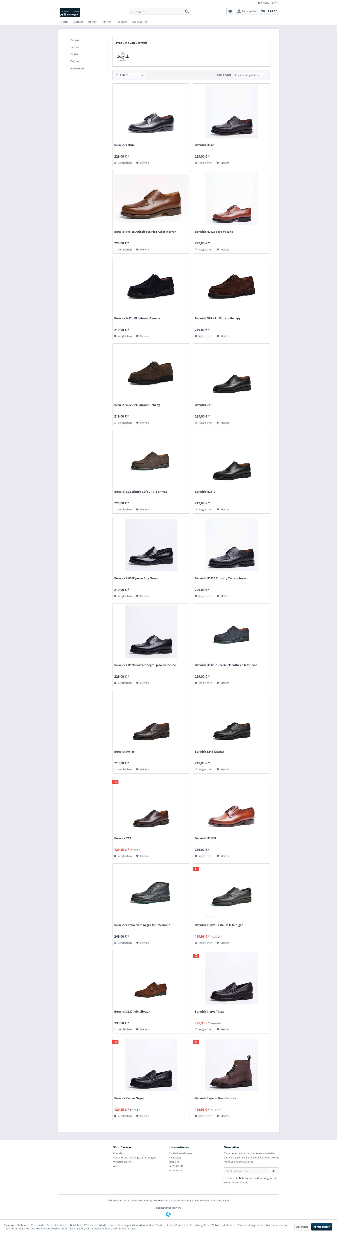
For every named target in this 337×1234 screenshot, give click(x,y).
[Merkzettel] (230, 11)
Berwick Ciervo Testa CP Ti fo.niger (219, 925)
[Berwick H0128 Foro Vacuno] (231, 198)
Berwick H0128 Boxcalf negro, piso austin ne (145, 665)
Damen (74, 40)
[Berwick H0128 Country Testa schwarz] (231, 545)
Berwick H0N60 (124, 145)
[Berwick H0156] (151, 718)
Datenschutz (175, 1166)
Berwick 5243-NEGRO (209, 752)
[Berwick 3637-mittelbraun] (151, 978)
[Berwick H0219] (231, 458)
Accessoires (77, 68)
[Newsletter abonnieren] (273, 1170)
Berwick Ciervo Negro (129, 1098)
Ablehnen (302, 1226)
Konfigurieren (321, 1226)
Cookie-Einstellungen (180, 1153)
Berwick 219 (203, 405)
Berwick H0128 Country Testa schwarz (221, 578)
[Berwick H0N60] (151, 111)
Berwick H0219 (205, 492)
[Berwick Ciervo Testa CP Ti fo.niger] (231, 891)
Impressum (175, 1170)
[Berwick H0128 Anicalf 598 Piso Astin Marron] (151, 198)
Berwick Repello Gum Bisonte (215, 1098)
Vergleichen (124, 162)
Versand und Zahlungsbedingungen (134, 1157)
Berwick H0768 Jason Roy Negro (136, 578)
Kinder (74, 54)
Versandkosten (161, 1200)
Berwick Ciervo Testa (209, 1011)
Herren (74, 47)
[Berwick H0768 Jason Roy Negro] (151, 545)
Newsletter (174, 1157)
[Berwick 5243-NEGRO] (231, 718)
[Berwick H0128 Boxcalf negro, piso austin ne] (151, 631)
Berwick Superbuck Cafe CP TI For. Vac (140, 492)
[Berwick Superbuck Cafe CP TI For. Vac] (151, 458)
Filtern (124, 75)
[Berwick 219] (231, 371)
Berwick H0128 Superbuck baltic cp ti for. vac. (226, 665)
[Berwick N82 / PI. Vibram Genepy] (151, 285)
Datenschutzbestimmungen (255, 1178)
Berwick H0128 (205, 145)
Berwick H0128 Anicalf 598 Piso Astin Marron (145, 232)
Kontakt (117, 1153)
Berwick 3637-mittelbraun (132, 1011)
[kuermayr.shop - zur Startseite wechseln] (70, 12)
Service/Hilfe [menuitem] (268, 3)
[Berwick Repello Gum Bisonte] (231, 1065)
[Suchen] (187, 11)
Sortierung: (224, 74)
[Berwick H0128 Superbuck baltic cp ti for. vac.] (231, 631)
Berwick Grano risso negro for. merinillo (142, 925)
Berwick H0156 (124, 752)
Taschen (75, 61)
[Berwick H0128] (231, 111)
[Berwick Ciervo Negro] (151, 1065)
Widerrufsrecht (122, 1161)
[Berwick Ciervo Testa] (231, 978)
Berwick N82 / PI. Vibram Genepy (137, 318)
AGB (115, 1166)
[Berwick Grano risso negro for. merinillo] (151, 891)
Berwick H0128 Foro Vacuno (214, 232)
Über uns (173, 1161)
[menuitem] (160, 11)
